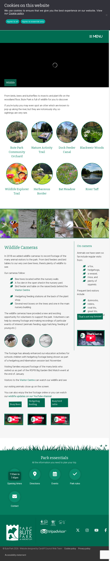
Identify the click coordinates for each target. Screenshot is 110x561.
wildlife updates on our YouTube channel (30, 398)
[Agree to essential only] (106, 15)
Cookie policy (16, 13)
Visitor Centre (22, 290)
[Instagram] (87, 532)
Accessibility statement (15, 555)
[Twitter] (78, 532)
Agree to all (12, 21)
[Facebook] (106, 532)
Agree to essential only (33, 21)
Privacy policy (84, 548)
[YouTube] (96, 532)
